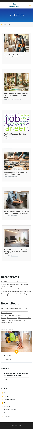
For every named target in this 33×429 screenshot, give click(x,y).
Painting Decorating (9, 399)
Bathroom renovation (10, 409)
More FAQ (6, 379)
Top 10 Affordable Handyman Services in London (14, 56)
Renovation (7, 406)
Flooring (6, 396)
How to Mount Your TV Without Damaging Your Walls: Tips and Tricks (15, 252)
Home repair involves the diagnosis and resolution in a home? (16, 374)
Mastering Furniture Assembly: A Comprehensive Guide (16, 173)
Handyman (7, 355)
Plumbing (6, 393)
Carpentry (7, 413)
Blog (9, 24)
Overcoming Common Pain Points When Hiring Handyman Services (16, 212)
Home (4, 24)
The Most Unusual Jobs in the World (11, 289)
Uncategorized (17, 59)
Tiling (5, 403)
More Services (7, 359)
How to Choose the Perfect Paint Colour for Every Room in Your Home (16, 95)
